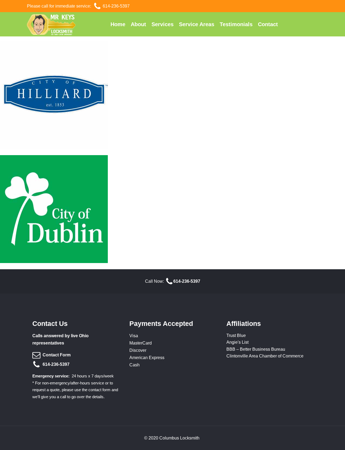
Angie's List (237, 342)
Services (162, 24)
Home (118, 24)
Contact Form (57, 355)
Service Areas (196, 24)
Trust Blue (236, 335)
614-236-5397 (116, 6)
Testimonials (236, 24)
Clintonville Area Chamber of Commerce (264, 356)
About (138, 24)
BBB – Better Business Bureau (255, 349)
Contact (268, 24)
